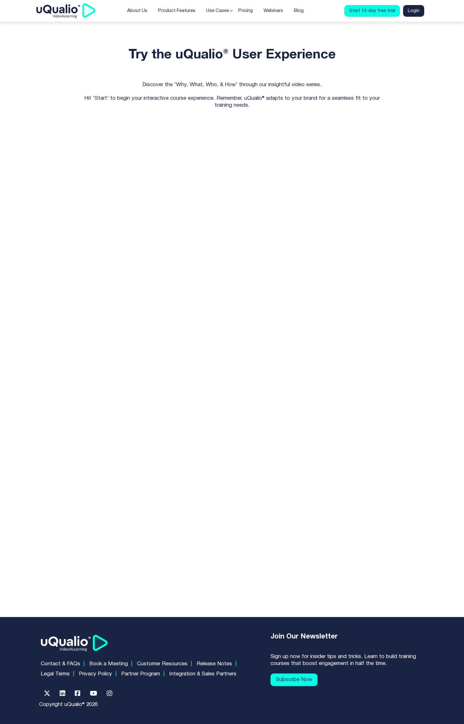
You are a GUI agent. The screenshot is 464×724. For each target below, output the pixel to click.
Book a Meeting (108, 664)
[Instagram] (109, 693)
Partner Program (140, 674)
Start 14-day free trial (372, 11)
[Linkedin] (62, 693)
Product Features (176, 11)
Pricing (245, 11)
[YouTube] (93, 693)
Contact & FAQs (60, 664)
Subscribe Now (294, 679)
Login (413, 11)
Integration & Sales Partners (202, 674)
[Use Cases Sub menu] (231, 10)
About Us (137, 11)
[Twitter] (47, 693)
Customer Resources (162, 664)
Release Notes (214, 664)
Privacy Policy (95, 674)
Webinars (273, 11)
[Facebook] (77, 693)
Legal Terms (55, 674)
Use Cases (217, 11)
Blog (299, 11)
